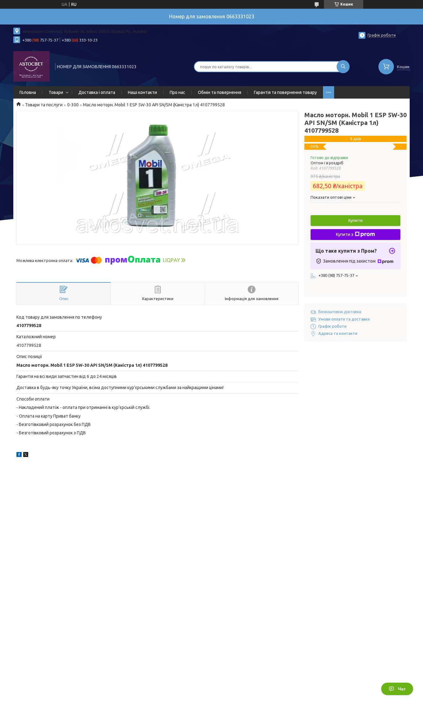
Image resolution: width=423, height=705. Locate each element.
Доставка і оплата (96, 92)
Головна (28, 92)
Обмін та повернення (219, 92)
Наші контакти (142, 92)
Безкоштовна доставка (339, 311)
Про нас (177, 92)
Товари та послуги (44, 104)
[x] (25, 455)
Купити (355, 220)
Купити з (344, 234)
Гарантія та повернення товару (285, 92)
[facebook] (19, 455)
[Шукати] (343, 66)
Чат (402, 688)
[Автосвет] (31, 66)
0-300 (73, 104)
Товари (56, 92)
